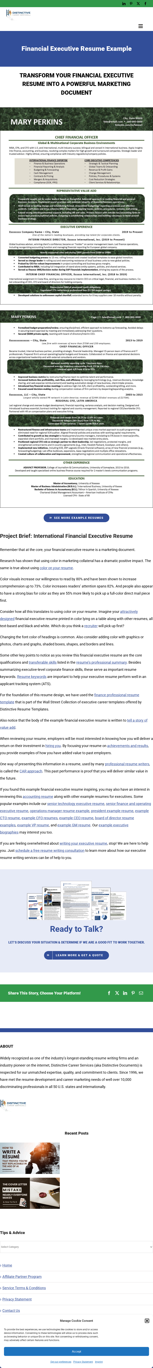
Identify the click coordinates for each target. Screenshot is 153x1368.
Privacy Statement (83, 1361)
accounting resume (38, 796)
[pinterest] (131, 3)
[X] (117, 993)
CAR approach (31, 771)
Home (7, 1265)
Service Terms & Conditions (24, 1288)
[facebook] (145, 3)
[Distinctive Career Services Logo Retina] (18, 11)
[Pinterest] (133, 993)
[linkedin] (124, 3)
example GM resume (73, 825)
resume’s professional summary (101, 662)
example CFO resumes (40, 818)
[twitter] (138, 3)
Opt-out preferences (60, 1361)
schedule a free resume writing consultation (49, 850)
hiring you (53, 746)
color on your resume (56, 568)
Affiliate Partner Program (22, 1277)
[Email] (141, 993)
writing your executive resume (83, 843)
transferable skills (43, 662)
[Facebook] (109, 993)
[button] (147, 1321)
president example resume (112, 811)
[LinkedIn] (125, 993)
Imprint (99, 1361)
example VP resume (33, 825)
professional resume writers (127, 764)
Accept (76, 1351)
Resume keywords (31, 677)
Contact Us (11, 1310)
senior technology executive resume (75, 804)
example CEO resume (76, 818)
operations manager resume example (59, 811)
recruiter (91, 626)
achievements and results (127, 746)
